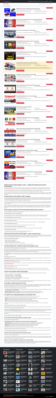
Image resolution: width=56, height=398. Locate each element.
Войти (51, 3)
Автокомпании (46, 1)
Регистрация (47, 3)
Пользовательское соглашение (8, 396)
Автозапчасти (35, 1)
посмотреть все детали (20, 14)
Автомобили (30, 1)
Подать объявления (42, 3)
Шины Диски (41, 1)
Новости (50, 1)
